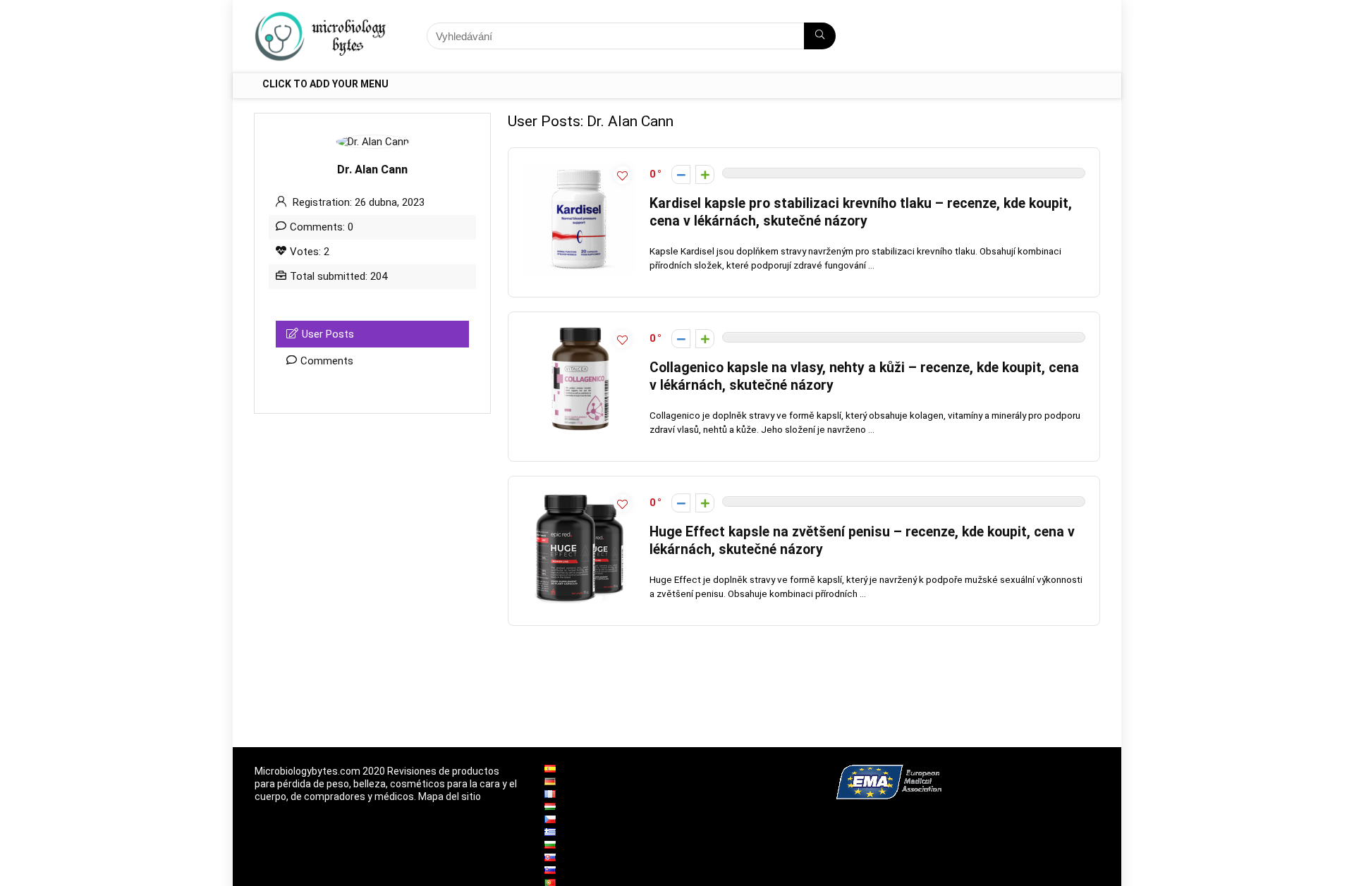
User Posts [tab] (328, 334)
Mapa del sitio (449, 796)
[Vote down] (680, 174)
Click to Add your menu (325, 84)
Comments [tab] (326, 361)
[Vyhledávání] (820, 36)
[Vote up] (704, 174)
